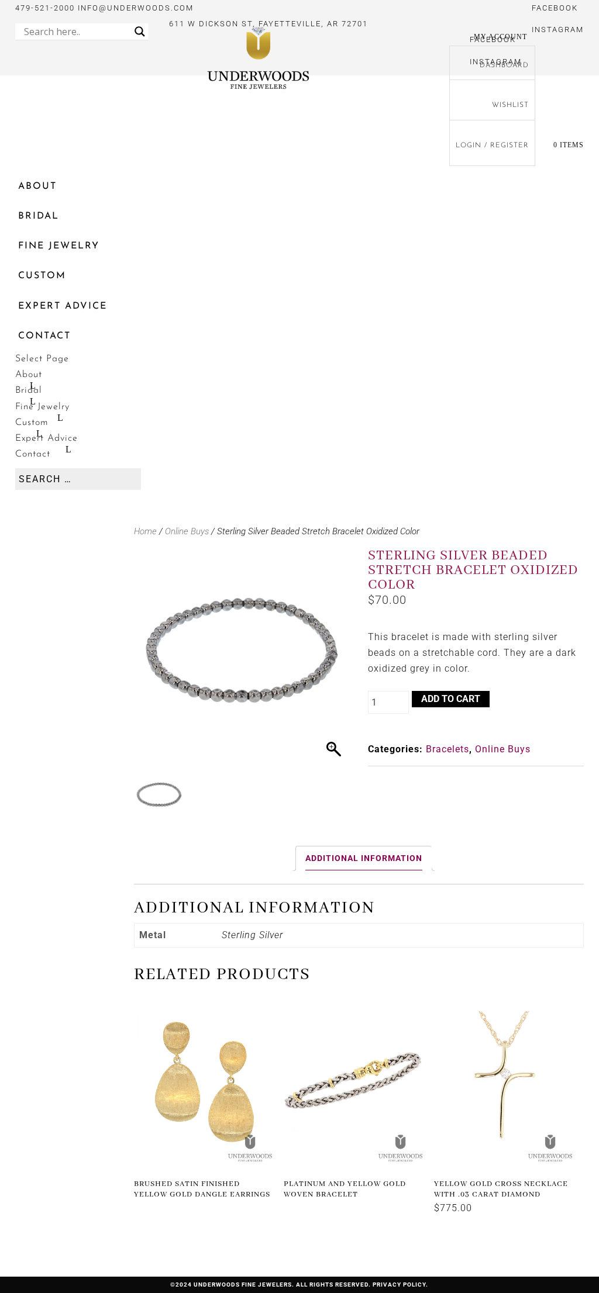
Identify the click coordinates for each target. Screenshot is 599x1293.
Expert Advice (62, 306)
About (37, 186)
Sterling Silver (252, 935)
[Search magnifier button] (140, 31)
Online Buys (187, 531)
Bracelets (447, 749)
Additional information (363, 858)
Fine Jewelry (58, 246)
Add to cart (450, 698)
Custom (42, 276)
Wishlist (510, 105)
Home (145, 531)
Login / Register (492, 145)
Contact (44, 336)
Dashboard (504, 65)
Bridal (38, 216)
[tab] (363, 858)
